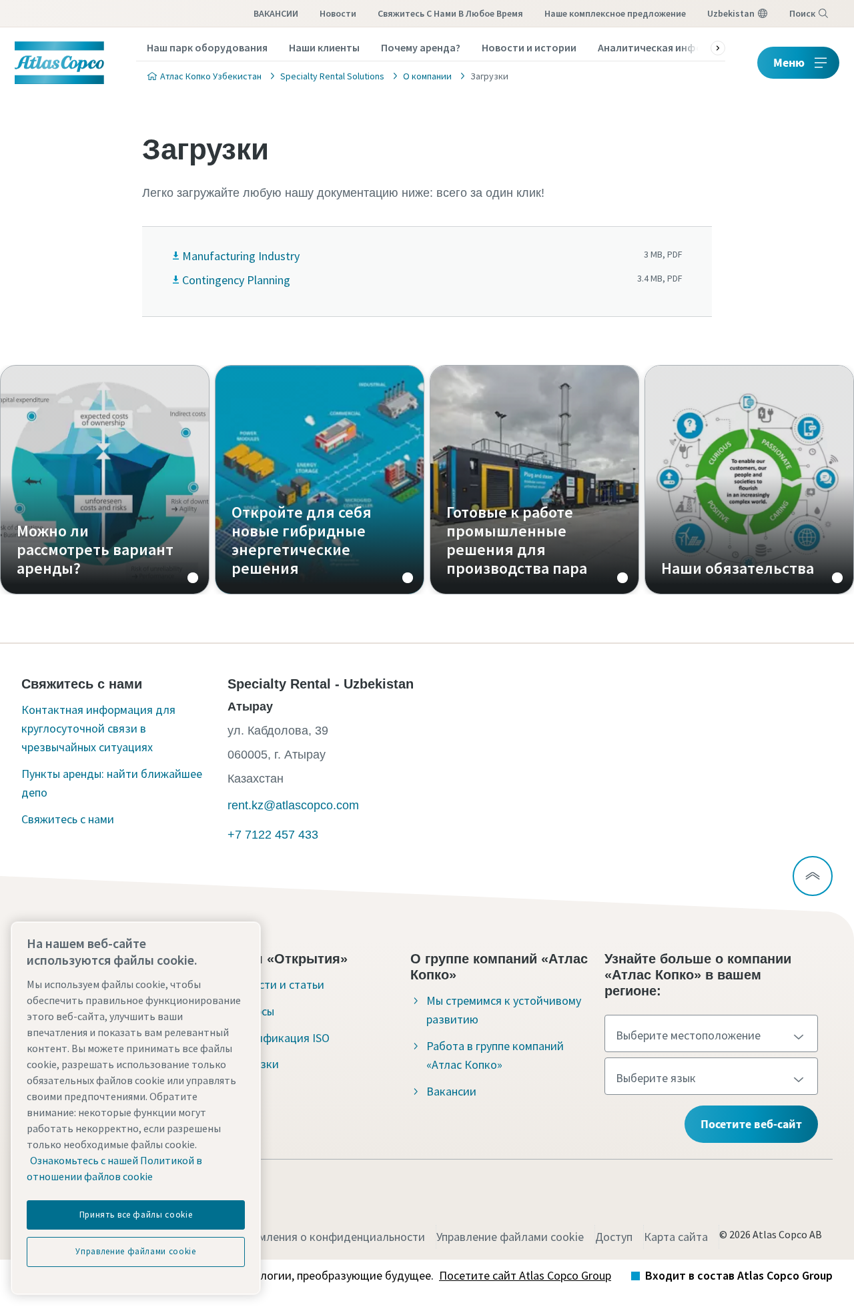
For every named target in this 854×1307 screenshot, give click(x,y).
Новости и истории (529, 47)
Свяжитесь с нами (67, 819)
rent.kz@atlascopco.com (293, 805)
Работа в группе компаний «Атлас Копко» (495, 1055)
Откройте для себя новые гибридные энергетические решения (320, 480)
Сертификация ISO (281, 1037)
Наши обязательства (749, 480)
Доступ (613, 1236)
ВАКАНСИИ (276, 13)
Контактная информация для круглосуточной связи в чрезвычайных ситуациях (98, 728)
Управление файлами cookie (510, 1236)
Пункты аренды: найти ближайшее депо (111, 783)
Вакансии (451, 1091)
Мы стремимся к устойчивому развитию (503, 1010)
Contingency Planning (236, 280)
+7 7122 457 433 (273, 834)
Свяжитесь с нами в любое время (450, 13)
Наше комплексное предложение (615, 13)
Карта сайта (676, 1236)
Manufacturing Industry (241, 256)
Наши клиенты (324, 47)
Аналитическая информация (668, 47)
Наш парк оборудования (207, 47)
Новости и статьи (278, 984)
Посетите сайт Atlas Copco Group (525, 1275)
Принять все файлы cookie (136, 1214)
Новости (338, 13)
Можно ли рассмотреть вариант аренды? (105, 480)
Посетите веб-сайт (751, 1124)
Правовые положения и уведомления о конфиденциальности (263, 1236)
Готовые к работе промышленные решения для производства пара (534, 480)
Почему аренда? (420, 47)
